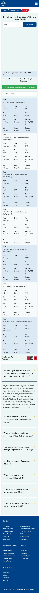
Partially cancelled (8, 553)
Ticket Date (23, 539)
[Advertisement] (19, 49)
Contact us (24, 558)
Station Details (24, 536)
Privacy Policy (25, 556)
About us (24, 550)
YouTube (5, 580)
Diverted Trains (7, 558)
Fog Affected (7, 561)
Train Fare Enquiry (26, 531)
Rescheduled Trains (9, 556)
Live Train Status (25, 526)
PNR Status (6, 526)
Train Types (6, 539)
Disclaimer (24, 553)
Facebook (6, 572)
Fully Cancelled (7, 550)
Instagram (6, 578)
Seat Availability (8, 531)
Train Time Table (8, 529)
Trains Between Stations (27, 529)
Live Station (6, 536)
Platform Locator (25, 534)
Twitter (5, 575)
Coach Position (7, 534)
